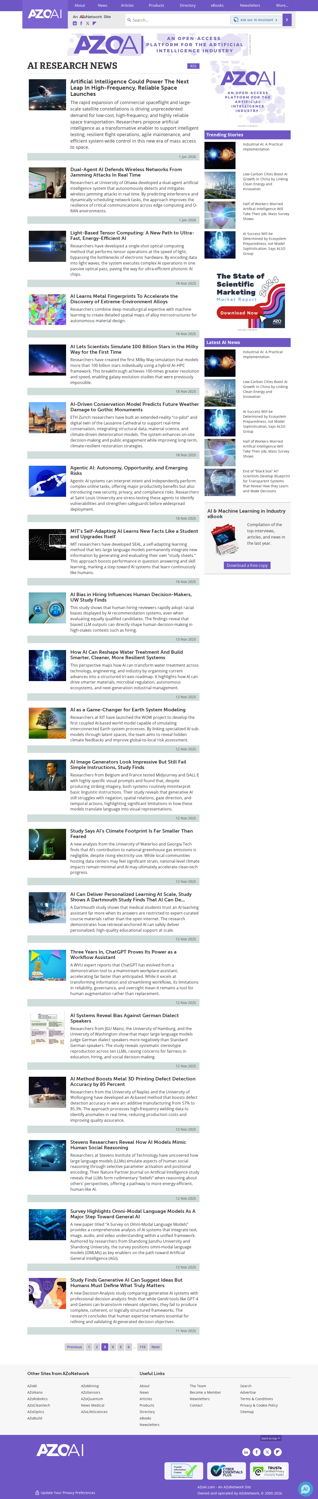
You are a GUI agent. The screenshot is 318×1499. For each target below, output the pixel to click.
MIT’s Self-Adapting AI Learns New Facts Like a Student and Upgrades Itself (134, 533)
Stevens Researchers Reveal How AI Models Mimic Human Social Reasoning (128, 1145)
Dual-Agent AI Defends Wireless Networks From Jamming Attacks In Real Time (126, 172)
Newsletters (200, 1398)
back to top (270, 1438)
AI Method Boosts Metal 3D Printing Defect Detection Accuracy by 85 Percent (133, 1081)
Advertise (248, 1392)
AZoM (32, 1386)
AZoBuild (34, 1418)
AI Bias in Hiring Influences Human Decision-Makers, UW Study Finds (131, 597)
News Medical (92, 1405)
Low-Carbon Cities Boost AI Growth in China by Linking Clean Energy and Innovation (265, 181)
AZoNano (34, 1392)
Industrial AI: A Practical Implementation (263, 147)
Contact (196, 1405)
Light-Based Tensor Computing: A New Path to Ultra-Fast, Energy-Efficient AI (132, 235)
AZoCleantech (38, 1405)
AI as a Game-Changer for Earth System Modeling (128, 710)
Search (246, 1386)
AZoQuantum (92, 1398)
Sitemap (247, 1411)
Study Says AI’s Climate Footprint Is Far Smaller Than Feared (131, 833)
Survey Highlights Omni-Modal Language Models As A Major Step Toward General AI (133, 1214)
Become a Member (205, 1392)
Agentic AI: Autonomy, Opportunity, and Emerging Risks (129, 470)
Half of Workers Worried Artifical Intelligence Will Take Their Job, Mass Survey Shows (266, 211)
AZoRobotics (37, 1398)
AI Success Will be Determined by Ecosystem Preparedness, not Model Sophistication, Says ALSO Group (264, 243)
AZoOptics (35, 1411)
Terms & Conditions (256, 1398)
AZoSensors (90, 1392)
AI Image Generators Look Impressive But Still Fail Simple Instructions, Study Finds (128, 764)
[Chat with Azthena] (305, 1489)
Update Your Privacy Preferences (67, 1492)
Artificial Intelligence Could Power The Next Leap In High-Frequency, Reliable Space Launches (129, 88)
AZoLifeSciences (94, 1411)
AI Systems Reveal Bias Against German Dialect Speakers (124, 1018)
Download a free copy (247, 565)
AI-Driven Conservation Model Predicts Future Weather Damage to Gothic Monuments (134, 407)
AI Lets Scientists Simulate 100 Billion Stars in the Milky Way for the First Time (134, 349)
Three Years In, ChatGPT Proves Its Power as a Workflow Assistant (123, 954)
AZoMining (90, 1386)
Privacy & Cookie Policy (259, 1405)
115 (143, 1347)
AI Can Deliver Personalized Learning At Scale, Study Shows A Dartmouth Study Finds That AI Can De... (131, 897)
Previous (74, 1347)
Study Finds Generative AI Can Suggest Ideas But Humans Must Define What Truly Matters (126, 1282)
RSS (193, 66)
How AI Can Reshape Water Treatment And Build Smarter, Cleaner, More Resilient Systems (126, 654)
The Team (198, 1386)
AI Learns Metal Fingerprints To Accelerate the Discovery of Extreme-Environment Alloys (124, 299)
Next (156, 1347)
